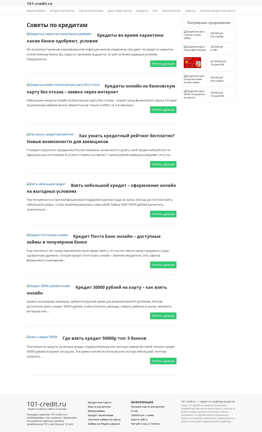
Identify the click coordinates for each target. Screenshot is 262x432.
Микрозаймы (36, 10)
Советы (190, 10)
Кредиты (142, 10)
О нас (134, 411)
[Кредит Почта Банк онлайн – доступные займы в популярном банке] (47, 235)
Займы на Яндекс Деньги (104, 423)
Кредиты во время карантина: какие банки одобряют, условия (95, 38)
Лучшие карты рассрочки (147, 406)
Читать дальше (163, 64)
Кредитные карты (62, 10)
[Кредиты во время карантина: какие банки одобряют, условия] (59, 34)
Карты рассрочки (91, 10)
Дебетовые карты (119, 10)
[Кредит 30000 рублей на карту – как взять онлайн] (48, 286)
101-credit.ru (39, 3)
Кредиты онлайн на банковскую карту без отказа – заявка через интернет (101, 88)
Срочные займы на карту (104, 419)
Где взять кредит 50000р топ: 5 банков (104, 338)
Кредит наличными (100, 415)
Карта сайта (139, 419)
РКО (155, 10)
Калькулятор (171, 10)
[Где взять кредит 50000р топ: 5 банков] (42, 337)
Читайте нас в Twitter (145, 423)
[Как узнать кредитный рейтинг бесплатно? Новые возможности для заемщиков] (50, 134)
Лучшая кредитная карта (217, 10)
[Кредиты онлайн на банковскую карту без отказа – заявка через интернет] (63, 85)
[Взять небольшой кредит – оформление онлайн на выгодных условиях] (46, 184)
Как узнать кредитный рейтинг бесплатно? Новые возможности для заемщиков (101, 138)
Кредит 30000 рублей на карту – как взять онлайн (97, 290)
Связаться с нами (142, 415)
